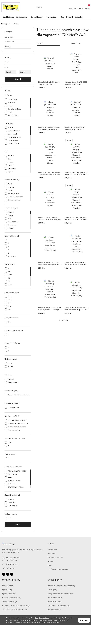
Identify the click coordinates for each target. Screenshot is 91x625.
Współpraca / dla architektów (58, 569)
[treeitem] (18, 37)
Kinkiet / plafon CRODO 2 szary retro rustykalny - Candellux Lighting (49, 128)
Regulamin (51, 553)
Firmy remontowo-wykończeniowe (60, 594)
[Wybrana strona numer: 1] (76, 43)
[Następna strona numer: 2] (88, 43)
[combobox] (48, 44)
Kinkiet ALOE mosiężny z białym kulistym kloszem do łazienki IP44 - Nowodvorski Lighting (76, 219)
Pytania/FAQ (7, 590)
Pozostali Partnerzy (54, 602)
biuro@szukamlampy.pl (10, 564)
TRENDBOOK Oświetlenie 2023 (14, 610)
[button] (22, 17)
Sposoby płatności (8, 594)
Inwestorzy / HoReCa (55, 598)
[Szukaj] (30, 62)
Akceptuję (83, 620)
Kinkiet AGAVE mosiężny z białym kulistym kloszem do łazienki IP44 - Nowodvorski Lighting (76, 173)
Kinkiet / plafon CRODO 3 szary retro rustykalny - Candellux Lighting (75, 128)
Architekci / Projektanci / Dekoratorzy (61, 586)
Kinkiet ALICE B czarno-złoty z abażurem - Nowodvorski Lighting (49, 218)
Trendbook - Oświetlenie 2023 (59, 606)
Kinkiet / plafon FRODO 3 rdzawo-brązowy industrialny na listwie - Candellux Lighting (50, 173)
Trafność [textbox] (39, 43)
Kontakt (50, 561)
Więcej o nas (52, 549)
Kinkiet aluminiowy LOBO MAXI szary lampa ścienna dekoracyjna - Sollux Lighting (49, 309)
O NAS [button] (51, 543)
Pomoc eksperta (8, 586)
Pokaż (18, 525)
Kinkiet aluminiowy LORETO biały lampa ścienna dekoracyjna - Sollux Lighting (76, 309)
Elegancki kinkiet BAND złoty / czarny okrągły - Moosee (48, 83)
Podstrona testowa (54, 610)
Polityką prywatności (42, 618)
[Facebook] (3, 574)
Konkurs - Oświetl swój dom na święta (16, 606)
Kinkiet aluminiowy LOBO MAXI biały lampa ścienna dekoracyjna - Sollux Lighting (76, 264)
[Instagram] (7, 574)
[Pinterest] (11, 574)
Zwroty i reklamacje (9, 602)
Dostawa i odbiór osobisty (11, 598)
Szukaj (18, 79)
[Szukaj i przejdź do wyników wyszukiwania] (59, 7)
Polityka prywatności (55, 557)
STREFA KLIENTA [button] (11, 580)
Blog (49, 565)
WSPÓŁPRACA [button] (55, 580)
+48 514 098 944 (8, 568)
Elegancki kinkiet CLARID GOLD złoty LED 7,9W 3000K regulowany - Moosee (76, 83)
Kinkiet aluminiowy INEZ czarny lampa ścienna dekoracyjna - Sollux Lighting (50, 264)
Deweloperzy (52, 590)
